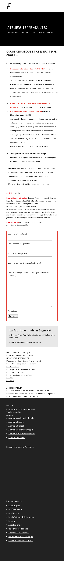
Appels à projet (15, 524)
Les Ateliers (13, 513)
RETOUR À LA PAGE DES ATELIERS (19, 355)
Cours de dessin (12, 366)
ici (29, 225)
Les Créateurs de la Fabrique (21, 517)
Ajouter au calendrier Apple (20, 429)
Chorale (9, 378)
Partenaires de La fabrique (20, 536)
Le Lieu (11, 521)
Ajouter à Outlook (16, 425)
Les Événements (15, 509)
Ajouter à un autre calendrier (21, 433)
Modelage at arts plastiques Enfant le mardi (23, 361)
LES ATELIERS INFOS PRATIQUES (18, 358)
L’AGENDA (10, 380)
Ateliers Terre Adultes (15, 372)
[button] (9, 415)
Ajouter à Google (16, 422)
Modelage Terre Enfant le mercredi (20, 369)
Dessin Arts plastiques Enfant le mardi (21, 364)
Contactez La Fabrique (18, 532)
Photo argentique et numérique (19, 375)
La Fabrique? (14, 505)
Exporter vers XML (16, 437)
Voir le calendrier (14, 412)
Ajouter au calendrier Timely (21, 418)
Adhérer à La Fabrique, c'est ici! (25, 396)
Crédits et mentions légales (20, 540)
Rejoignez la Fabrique (18, 528)
